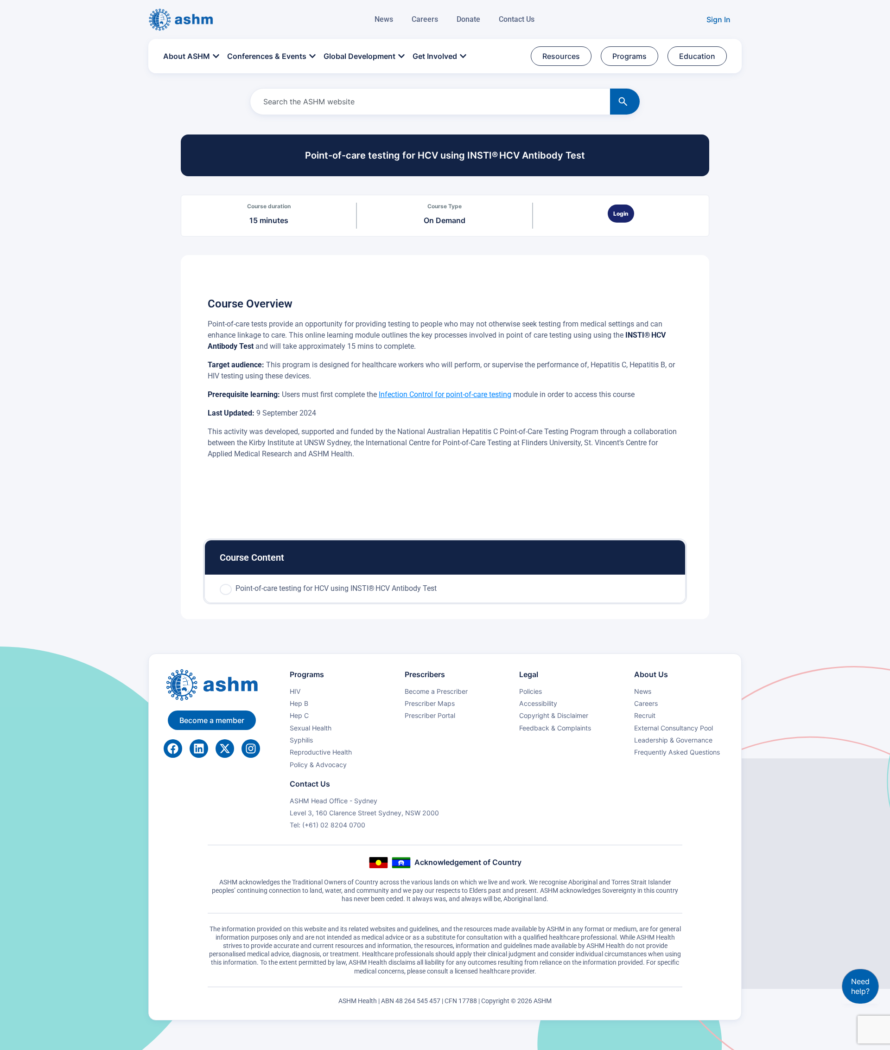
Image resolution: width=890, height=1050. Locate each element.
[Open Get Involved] (463, 56)
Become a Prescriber (436, 691)
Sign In (718, 19)
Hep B (299, 703)
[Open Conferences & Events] (312, 56)
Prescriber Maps (430, 703)
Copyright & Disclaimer (553, 715)
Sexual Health (310, 728)
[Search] (625, 102)
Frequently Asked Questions (677, 752)
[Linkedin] (199, 748)
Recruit (644, 715)
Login (621, 213)
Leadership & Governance (673, 740)
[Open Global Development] (401, 56)
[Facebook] (173, 748)
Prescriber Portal (430, 715)
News (384, 19)
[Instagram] (251, 748)
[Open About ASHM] (216, 56)
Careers (425, 19)
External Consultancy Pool (673, 728)
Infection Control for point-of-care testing (445, 394)
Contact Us (516, 19)
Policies (530, 691)
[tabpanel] (445, 397)
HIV (295, 691)
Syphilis (301, 740)
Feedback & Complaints (555, 728)
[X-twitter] (225, 748)
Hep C (299, 715)
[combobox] (428, 102)
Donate (468, 19)
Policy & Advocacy (318, 764)
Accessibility (538, 703)
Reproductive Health (321, 752)
